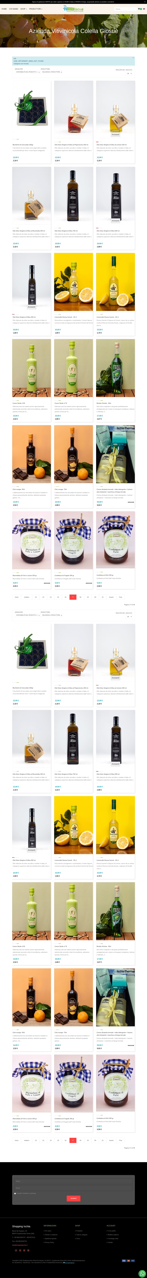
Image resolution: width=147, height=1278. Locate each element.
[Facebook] (16, 1250)
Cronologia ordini (113, 1238)
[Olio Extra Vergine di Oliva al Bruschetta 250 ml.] (31, 195)
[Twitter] (20, 1250)
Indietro (26, 597)
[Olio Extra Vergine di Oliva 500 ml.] (115, 195)
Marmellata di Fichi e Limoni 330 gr (25, 575)
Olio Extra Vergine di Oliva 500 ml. (108, 231)
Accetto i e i (26, 1193)
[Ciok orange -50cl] (31, 454)
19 (88, 597)
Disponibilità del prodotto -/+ (27, 72)
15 (58, 597)
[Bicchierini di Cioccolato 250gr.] (31, 107)
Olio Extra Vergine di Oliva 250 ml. (24, 317)
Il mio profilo (112, 1231)
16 (65, 597)
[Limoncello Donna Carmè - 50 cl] (115, 282)
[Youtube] (24, 1250)
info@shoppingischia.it (19, 1245)
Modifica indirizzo (113, 1235)
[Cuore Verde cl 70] (73, 368)
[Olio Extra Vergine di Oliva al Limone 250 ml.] (115, 109)
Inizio (16, 597)
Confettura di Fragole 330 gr (64, 575)
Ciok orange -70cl (61, 489)
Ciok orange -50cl (19, 489)
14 (51, 597)
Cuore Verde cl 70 (61, 403)
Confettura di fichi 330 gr (105, 575)
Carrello (110, 1242)
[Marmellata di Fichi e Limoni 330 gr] (31, 540)
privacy (33, 1193)
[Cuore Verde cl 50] (31, 368)
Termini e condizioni (51, 1235)
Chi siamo (13, 9)
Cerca (78, 1238)
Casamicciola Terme (57, 1260)
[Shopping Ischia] (73, 8)
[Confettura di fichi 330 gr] (115, 540)
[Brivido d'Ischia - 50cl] (115, 368)
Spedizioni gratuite (50, 1238)
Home (4, 9)
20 (95, 597)
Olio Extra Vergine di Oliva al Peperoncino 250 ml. (72, 145)
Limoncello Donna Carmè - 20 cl (66, 317)
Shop (23, 9)
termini (25, 1193)
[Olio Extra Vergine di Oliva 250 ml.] (31, 282)
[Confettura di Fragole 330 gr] (73, 540)
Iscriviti (73, 1198)
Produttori (35, 9)
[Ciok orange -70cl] (73, 454)
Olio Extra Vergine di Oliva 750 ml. (66, 231)
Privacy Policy (49, 1242)
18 (80, 597)
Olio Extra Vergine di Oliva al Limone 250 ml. (112, 145)
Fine (120, 597)
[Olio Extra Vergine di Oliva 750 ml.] (73, 195)
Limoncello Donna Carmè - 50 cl (108, 317)
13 (43, 597)
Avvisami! (115, 134)
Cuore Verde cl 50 (19, 403)
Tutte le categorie (81, 1235)
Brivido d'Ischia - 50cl (104, 403)
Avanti (111, 597)
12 (36, 597)
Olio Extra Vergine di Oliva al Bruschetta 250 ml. (29, 231)
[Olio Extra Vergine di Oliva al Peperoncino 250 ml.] (73, 109)
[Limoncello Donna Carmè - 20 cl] (73, 282)
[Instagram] (28, 1250)
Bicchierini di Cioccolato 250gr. (23, 145)
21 (103, 597)
